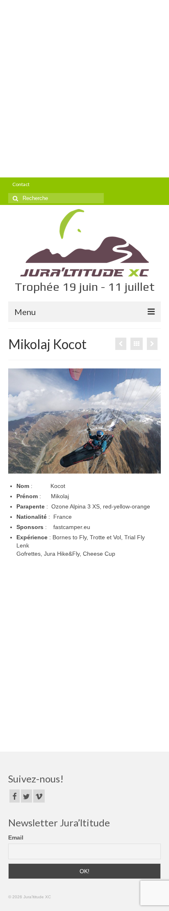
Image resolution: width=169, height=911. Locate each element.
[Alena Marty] (120, 344)
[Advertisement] (84, 88)
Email (15, 837)
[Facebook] (14, 795)
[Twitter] (26, 795)
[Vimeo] (39, 795)
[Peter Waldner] (152, 344)
